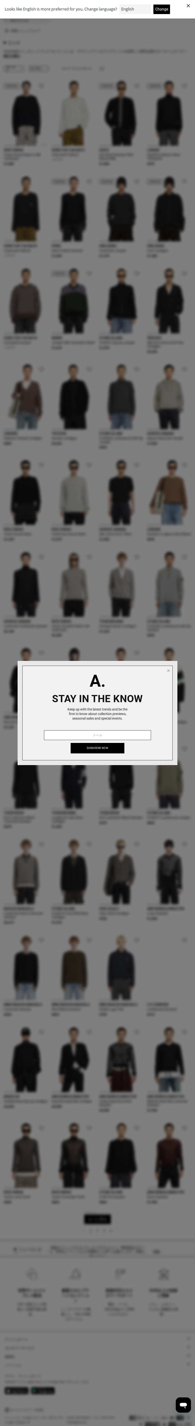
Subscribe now (97, 748)
